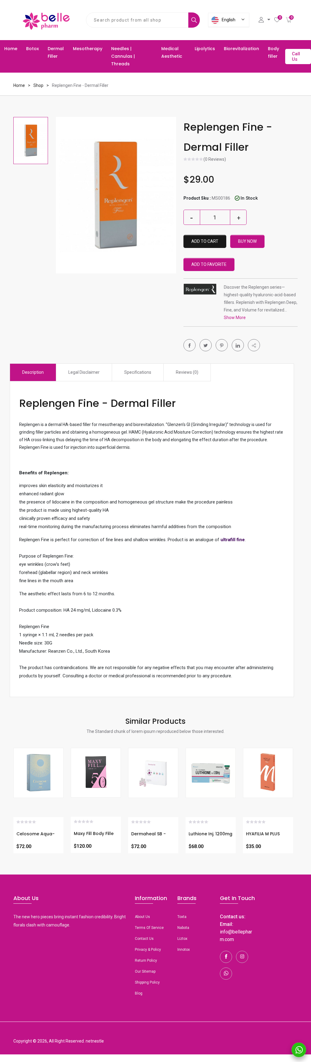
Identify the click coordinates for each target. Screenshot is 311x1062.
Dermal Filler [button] (56, 52)
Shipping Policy (147, 982)
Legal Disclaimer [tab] (84, 372)
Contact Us (144, 939)
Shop (38, 85)
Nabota (183, 928)
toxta (181, 917)
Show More (235, 317)
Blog (138, 993)
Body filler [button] (273, 52)
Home (10, 49)
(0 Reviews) (214, 159)
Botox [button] (32, 49)
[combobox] (137, 20)
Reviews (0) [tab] (187, 372)
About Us (142, 917)
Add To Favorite (209, 264)
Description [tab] (33, 372)
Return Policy (146, 960)
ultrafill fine (232, 539)
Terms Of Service (149, 928)
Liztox (182, 939)
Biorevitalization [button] (241, 49)
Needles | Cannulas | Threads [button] (123, 56)
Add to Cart (204, 241)
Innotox (183, 949)
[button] (254, 345)
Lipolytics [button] (205, 49)
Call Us (296, 56)
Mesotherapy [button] (87, 49)
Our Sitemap (145, 971)
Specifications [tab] (137, 372)
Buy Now (247, 241)
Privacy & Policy (148, 949)
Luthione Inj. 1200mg (210, 834)
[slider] (193, 159)
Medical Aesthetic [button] (171, 52)
